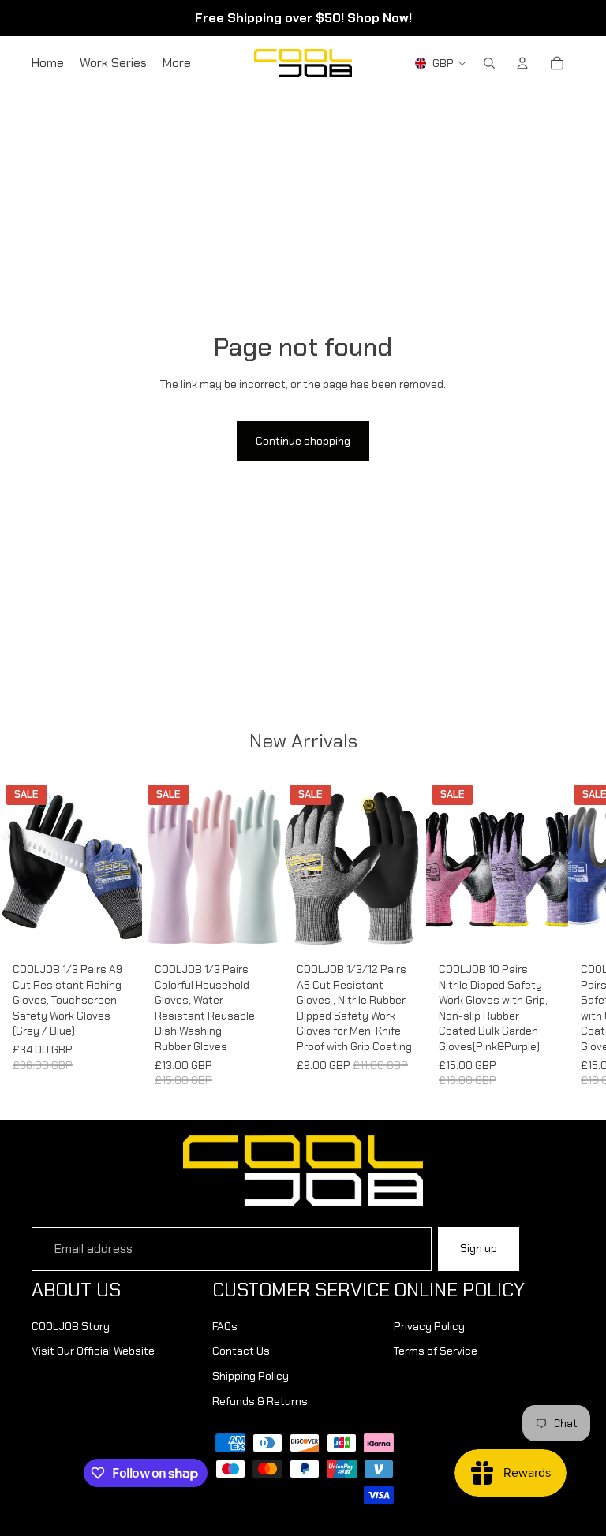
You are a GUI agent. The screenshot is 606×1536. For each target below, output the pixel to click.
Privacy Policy (429, 1326)
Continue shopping (303, 441)
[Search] (489, 63)
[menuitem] (177, 63)
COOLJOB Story (71, 1326)
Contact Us (241, 1351)
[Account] (522, 63)
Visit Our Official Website (93, 1351)
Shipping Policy (250, 1376)
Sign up (478, 1248)
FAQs (225, 1326)
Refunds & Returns (260, 1401)
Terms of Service (435, 1351)
